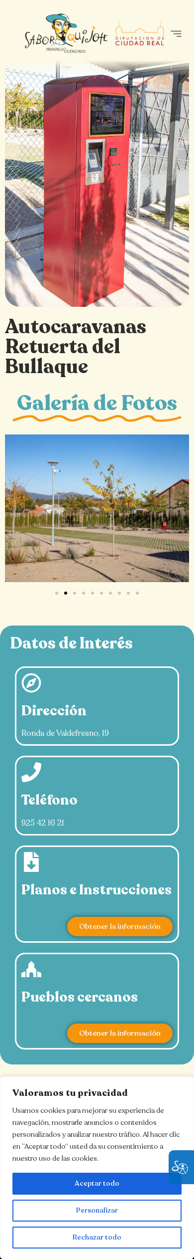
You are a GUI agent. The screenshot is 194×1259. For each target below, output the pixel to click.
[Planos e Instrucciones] (31, 862)
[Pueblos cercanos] (31, 969)
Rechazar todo (97, 1237)
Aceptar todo (97, 1183)
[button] (176, 33)
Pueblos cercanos (79, 997)
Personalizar (97, 1210)
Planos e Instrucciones (96, 889)
